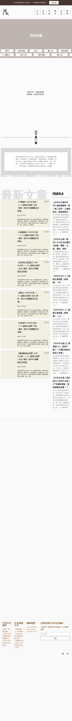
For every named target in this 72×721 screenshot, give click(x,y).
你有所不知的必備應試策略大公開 (18, 636)
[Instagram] (63, 653)
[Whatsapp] (67, 653)
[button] (54, 2)
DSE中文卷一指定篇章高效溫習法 (7, 643)
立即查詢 (65, 715)
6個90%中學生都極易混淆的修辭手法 (6, 636)
